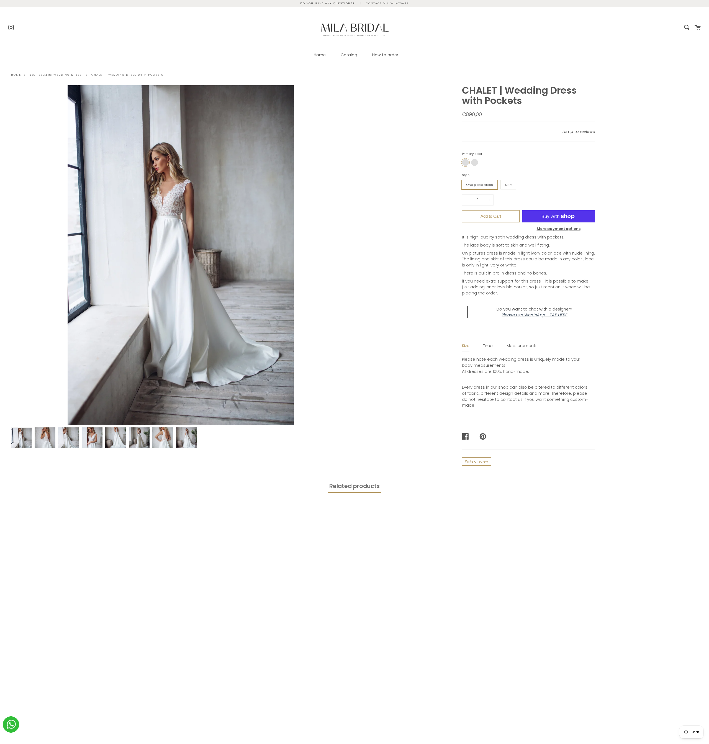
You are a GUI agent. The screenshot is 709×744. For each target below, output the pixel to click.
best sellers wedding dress (55, 74)
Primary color (472, 154)
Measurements (522, 345)
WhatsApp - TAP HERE (545, 315)
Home (320, 55)
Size (465, 345)
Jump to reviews (578, 131)
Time (488, 345)
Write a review (476, 461)
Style (465, 175)
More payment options (558, 228)
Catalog (349, 55)
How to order (385, 55)
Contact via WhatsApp (387, 3)
